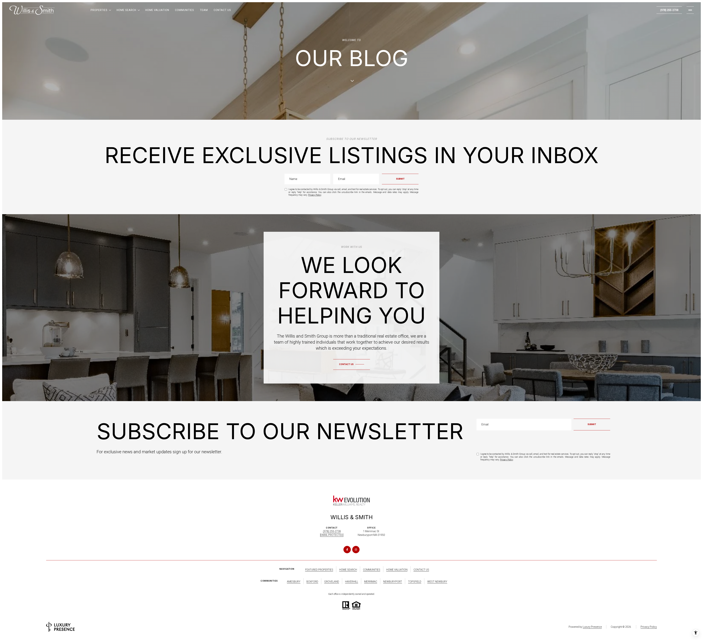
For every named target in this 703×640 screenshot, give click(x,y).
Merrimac (370, 581)
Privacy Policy (314, 195)
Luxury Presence (592, 626)
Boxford (312, 581)
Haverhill (351, 581)
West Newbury (437, 581)
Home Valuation (157, 10)
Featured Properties (319, 569)
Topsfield (414, 581)
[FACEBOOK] (347, 549)
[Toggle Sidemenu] (690, 10)
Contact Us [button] (421, 569)
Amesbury (293, 581)
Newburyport (392, 581)
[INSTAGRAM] (356, 549)
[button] (351, 364)
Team (204, 10)
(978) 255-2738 (669, 10)
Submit (400, 179)
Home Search (348, 569)
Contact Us (222, 10)
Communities (184, 10)
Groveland (331, 581)
